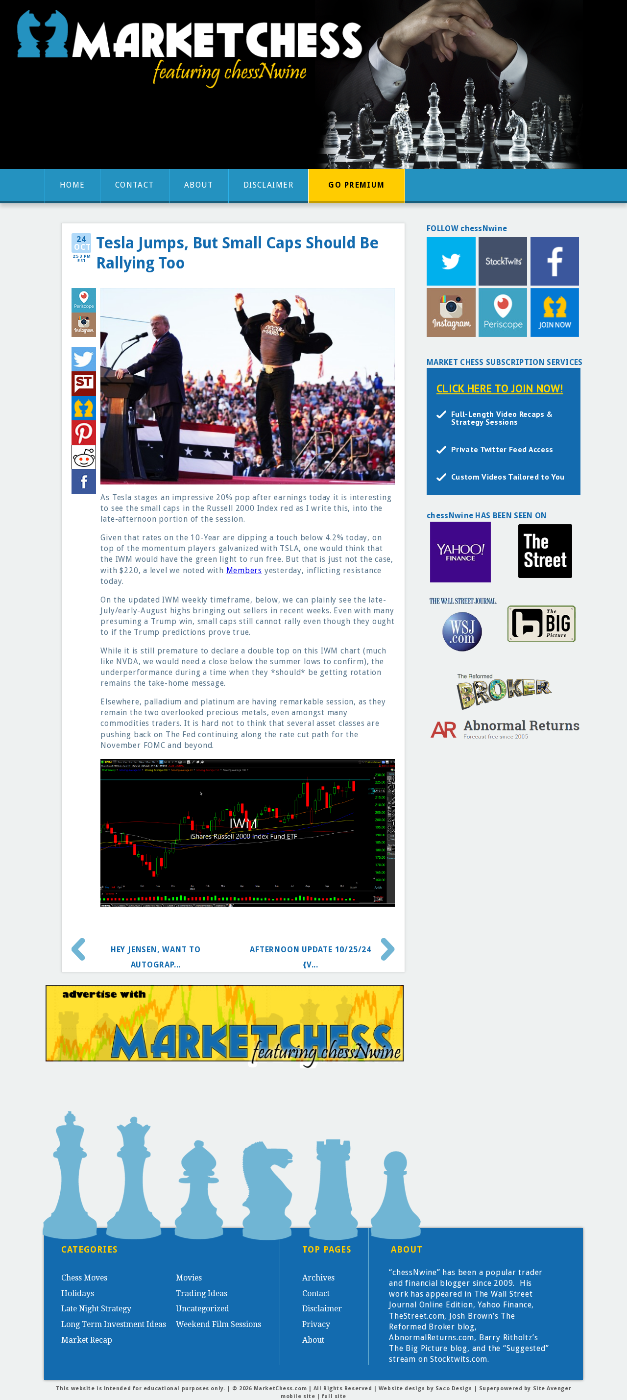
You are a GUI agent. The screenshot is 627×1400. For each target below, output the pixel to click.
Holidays (77, 1293)
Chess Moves (84, 1277)
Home (72, 185)
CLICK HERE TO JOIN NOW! (499, 388)
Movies (189, 1277)
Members (244, 570)
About (199, 185)
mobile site (298, 1396)
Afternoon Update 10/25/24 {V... (310, 953)
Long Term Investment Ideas (113, 1324)
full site (334, 1396)
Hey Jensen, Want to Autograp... (156, 953)
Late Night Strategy (96, 1308)
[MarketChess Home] (193, 52)
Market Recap (86, 1340)
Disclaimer (268, 185)
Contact (134, 185)
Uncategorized (202, 1308)
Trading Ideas (201, 1293)
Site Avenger (552, 1388)
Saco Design (453, 1388)
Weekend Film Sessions (218, 1324)
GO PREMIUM (356, 185)
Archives (318, 1277)
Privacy (316, 1324)
